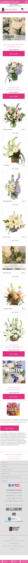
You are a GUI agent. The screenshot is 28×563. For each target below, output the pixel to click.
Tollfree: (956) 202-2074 (14, 501)
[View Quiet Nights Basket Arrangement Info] (14, 329)
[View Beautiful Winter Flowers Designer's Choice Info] (14, 29)
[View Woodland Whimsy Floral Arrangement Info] (14, 294)
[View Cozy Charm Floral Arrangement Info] (14, 150)
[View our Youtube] (18, 486)
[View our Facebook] (10, 486)
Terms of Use (14, 549)
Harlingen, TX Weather (11, 540)
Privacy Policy (6, 546)
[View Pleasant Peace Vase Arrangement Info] (14, 71)
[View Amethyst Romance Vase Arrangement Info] (14, 114)
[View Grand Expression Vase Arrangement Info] (14, 186)
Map (15, 561)
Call (5, 561)
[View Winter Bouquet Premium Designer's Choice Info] (14, 258)
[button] (23, 9)
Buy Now (14, 54)
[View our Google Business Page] (12, 486)
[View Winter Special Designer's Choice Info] (14, 372)
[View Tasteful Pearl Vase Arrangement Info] (14, 222)
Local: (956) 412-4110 (14, 498)
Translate (18, 6)
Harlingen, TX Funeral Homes (9, 535)
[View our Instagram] (15, 486)
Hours (24, 561)
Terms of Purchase (18, 546)
